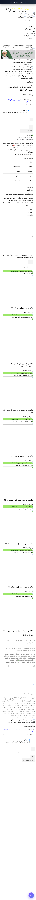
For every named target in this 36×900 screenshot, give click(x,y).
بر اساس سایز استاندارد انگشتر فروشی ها (15, 112)
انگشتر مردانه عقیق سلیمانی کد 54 (19, 543)
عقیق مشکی (18, 73)
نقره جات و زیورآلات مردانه (17, 147)
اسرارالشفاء (29, 82)
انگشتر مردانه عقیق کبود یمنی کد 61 (18, 500)
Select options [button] (31, 304)
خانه (32, 71)
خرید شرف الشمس (21, 8)
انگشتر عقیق (26, 73)
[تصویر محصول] (18, 288)
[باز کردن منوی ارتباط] (31, 895)
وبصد (18, 717)
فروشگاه (28, 71)
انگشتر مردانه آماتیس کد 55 (22, 308)
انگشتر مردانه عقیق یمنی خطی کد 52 (18, 631)
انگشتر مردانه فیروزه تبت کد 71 (20, 456)
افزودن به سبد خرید (27, 130)
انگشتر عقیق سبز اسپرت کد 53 (20, 587)
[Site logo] (30, 14)
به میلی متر (23, 110)
